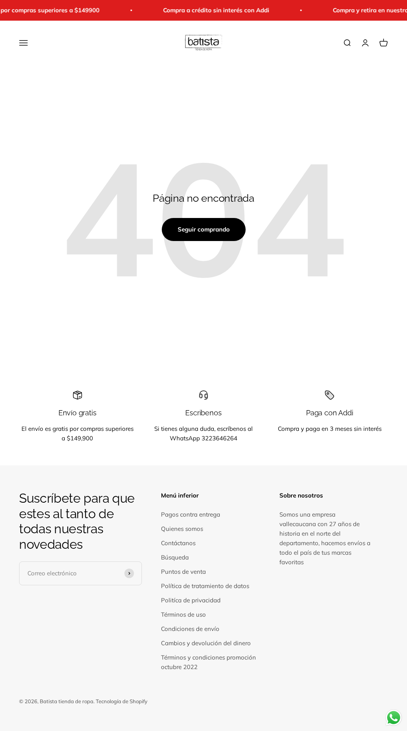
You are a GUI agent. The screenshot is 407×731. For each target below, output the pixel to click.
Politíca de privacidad (191, 600)
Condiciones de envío (190, 629)
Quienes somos (182, 528)
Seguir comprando (204, 229)
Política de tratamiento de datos (205, 586)
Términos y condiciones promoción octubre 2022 (208, 662)
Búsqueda (175, 557)
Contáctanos (178, 543)
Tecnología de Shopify (121, 701)
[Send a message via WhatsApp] (393, 717)
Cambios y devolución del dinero (206, 643)
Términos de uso (183, 614)
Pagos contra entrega (190, 514)
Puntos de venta (183, 571)
